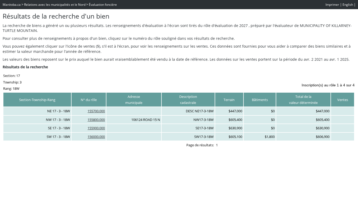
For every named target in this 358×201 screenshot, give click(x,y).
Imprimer (332, 5)
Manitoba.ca (12, 5)
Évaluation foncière (103, 5)
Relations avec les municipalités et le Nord (54, 5)
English (348, 5)
